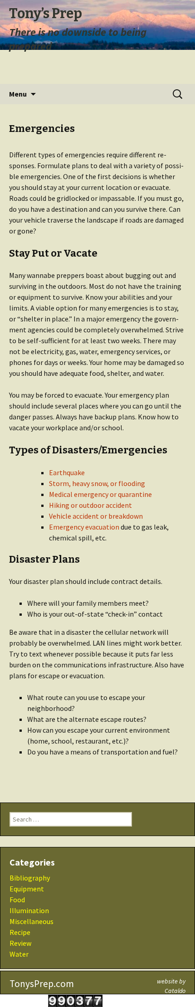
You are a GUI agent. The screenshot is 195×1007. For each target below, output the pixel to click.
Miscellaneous (32, 921)
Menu (18, 93)
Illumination (29, 910)
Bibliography (30, 877)
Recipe (20, 932)
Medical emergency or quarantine (100, 494)
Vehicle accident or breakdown (96, 516)
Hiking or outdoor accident (90, 505)
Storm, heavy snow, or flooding (97, 483)
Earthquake (67, 472)
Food (17, 899)
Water (19, 953)
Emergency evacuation (84, 526)
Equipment (27, 888)
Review (20, 943)
